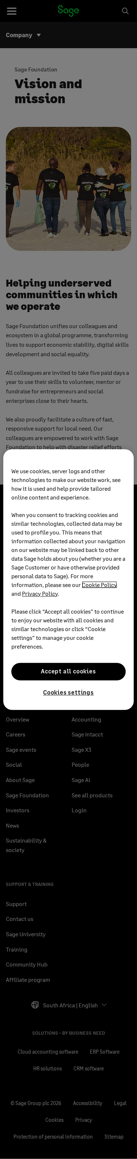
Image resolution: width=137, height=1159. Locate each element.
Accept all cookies (68, 671)
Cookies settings (68, 692)
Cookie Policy (99, 584)
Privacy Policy (40, 593)
